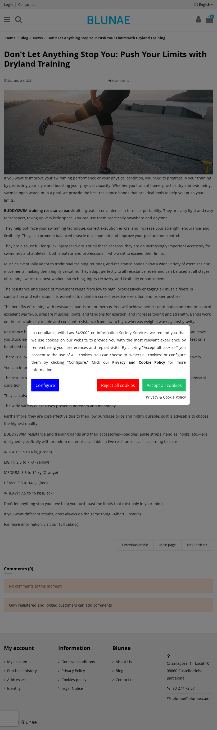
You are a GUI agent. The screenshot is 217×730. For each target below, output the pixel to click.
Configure (45, 385)
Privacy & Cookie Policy (166, 397)
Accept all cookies (164, 385)
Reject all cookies (118, 385)
